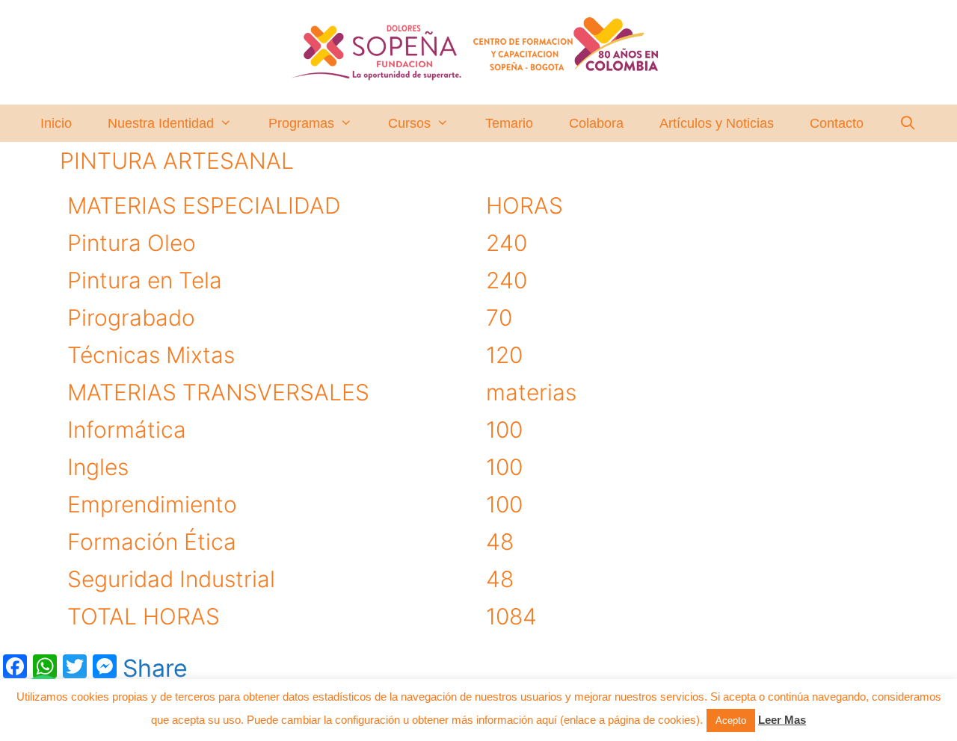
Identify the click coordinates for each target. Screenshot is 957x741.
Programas (301, 123)
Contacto (837, 123)
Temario (509, 123)
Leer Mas (782, 719)
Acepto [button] (731, 720)
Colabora (596, 123)
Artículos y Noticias (716, 123)
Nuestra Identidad (161, 123)
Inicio (56, 123)
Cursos (409, 123)
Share (155, 668)
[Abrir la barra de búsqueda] (908, 123)
